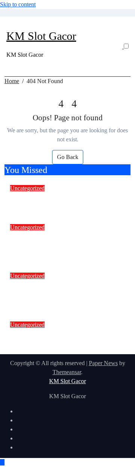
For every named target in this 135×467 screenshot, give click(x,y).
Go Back (67, 157)
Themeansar (66, 372)
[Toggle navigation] (11, 25)
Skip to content (18, 4)
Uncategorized (27, 188)
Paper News (103, 363)
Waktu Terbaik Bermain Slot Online (67, 197)
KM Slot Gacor (41, 36)
